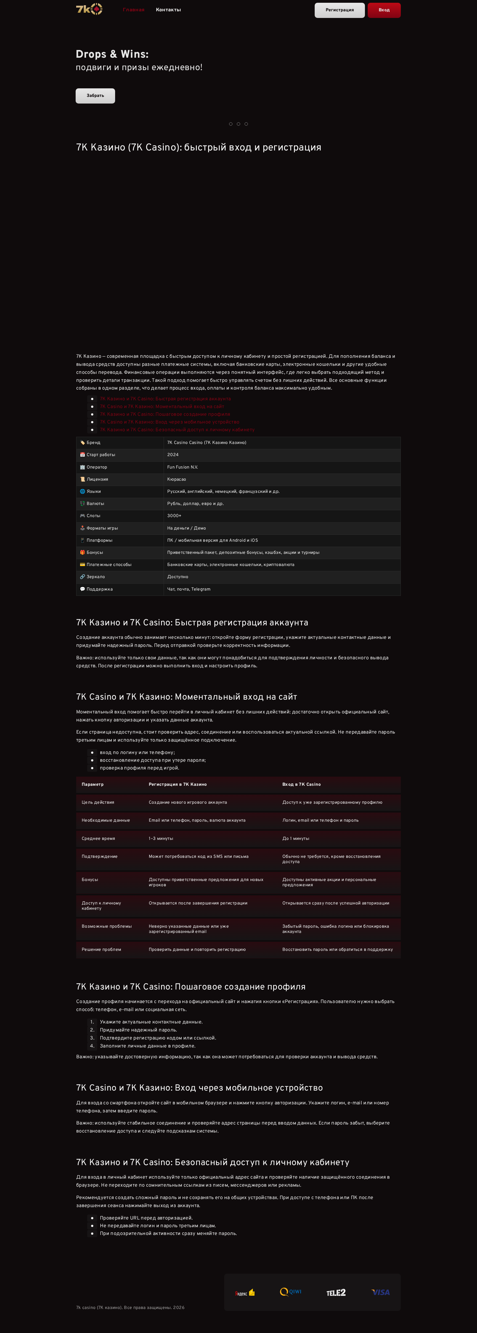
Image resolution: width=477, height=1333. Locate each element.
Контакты (168, 10)
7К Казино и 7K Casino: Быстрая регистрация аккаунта (165, 399)
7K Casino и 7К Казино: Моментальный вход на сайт (162, 407)
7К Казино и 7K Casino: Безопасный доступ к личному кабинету (177, 430)
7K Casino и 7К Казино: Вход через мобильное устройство (169, 422)
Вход (384, 10)
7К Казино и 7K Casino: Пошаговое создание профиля (165, 414)
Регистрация (340, 10)
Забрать (95, 96)
